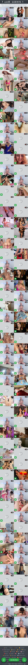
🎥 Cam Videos (21, 659)
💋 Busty (6, 653)
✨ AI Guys (6, 659)
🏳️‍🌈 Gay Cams (6, 655)
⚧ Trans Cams (13, 655)
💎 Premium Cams (21, 655)
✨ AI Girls (14, 657)
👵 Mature (13, 649)
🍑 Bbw (17, 651)
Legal (24, 663)
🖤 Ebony (10, 647)
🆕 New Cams (21, 653)
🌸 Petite (22, 651)
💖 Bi (16, 653)
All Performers (20, 663)
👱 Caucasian (21, 647)
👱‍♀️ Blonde (24, 649)
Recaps (16, 663)
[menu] (3, 660)
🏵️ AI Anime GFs (20, 657)
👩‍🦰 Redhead (12, 651)
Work (13, 663)
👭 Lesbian (11, 653)
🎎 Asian (5, 647)
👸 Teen (18, 649)
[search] (24, 660)
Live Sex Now (14, 660)
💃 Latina (16, 647)
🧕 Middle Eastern (6, 649)
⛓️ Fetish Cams (7, 657)
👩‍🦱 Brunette (6, 651)
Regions (9, 663)
